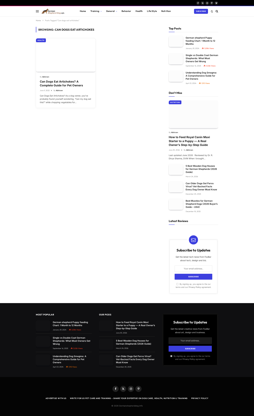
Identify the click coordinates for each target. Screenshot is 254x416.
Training (94, 11)
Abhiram (45, 77)
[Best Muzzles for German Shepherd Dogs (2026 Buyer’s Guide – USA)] (176, 204)
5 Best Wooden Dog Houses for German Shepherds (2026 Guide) (201, 169)
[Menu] (37, 11)
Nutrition (166, 11)
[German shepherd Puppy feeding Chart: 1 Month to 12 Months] (176, 41)
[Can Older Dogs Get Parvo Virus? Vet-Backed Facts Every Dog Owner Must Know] (176, 187)
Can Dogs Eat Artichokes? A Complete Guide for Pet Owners (61, 83)
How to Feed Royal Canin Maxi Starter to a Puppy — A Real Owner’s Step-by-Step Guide (189, 141)
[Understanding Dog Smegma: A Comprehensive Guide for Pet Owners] (176, 76)
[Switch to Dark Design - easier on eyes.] (212, 11)
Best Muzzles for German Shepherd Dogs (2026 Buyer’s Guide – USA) (202, 203)
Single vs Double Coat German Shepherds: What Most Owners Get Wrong (202, 58)
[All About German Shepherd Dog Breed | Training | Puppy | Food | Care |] (56, 11)
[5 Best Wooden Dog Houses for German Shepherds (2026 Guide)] (176, 169)
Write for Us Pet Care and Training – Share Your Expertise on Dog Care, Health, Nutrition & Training (129, 398)
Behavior (126, 11)
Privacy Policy (195, 287)
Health (139, 11)
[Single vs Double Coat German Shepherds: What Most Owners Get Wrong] (176, 58)
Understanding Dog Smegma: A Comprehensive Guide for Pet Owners (201, 75)
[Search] (216, 11)
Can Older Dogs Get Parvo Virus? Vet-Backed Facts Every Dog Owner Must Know (201, 186)
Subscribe (201, 11)
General (110, 11)
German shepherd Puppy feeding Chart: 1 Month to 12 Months (200, 40)
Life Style (152, 11)
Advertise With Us (56, 398)
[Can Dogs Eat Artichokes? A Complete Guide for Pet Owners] (65, 55)
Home (83, 11)
